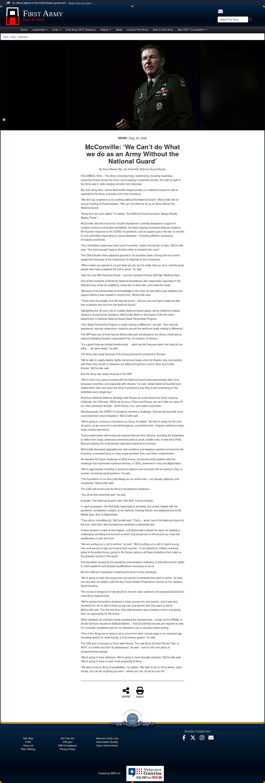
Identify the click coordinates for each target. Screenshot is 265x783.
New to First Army (163, 29)
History (104, 29)
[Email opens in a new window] (210, 738)
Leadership (38, 29)
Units (55, 29)
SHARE (126, 696)
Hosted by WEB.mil (109, 773)
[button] (81, 3)
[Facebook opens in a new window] (183, 738)
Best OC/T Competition (191, 29)
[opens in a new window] (220, 11)
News (119, 29)
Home (24, 29)
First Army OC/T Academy (81, 29)
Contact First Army (137, 29)
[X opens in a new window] (192, 738)
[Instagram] (201, 738)
